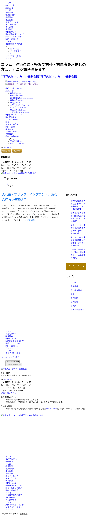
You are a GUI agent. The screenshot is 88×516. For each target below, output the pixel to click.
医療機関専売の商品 (14, 44)
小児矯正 (9, 29)
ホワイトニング (12, 22)
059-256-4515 (8, 148)
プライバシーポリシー (15, 56)
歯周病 (73, 306)
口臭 (72, 294)
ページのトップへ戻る (10, 357)
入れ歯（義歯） (77, 290)
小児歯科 (9, 20)
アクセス (9, 41)
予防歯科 (74, 286)
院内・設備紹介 (12, 39)
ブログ (8, 351)
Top (7, 184)
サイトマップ (11, 58)
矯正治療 (9, 27)
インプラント (11, 25)
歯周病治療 (10, 15)
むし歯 (8, 10)
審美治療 (9, 17)
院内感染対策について (15, 34)
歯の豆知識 (14, 49)
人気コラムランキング (76, 266)
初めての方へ (11, 5)
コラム (8, 53)
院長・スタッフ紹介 (14, 37)
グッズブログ (15, 51)
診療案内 (9, 8)
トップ (8, 3)
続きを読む (31, 220)
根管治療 (9, 13)
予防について (11, 32)
